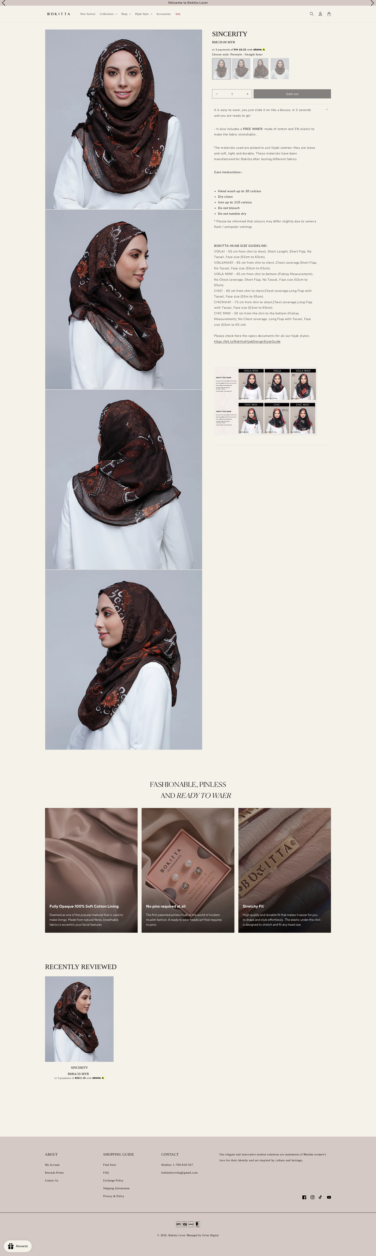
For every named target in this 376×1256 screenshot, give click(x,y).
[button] (108, 14)
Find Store (109, 1164)
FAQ (106, 1172)
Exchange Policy (113, 1180)
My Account (52, 1164)
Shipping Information (116, 1188)
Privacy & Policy (113, 1196)
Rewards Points (54, 1172)
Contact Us (51, 1180)
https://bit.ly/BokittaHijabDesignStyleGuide (247, 341)
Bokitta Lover (177, 1235)
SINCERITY (79, 1067)
